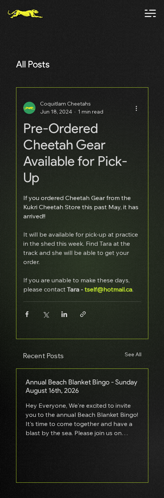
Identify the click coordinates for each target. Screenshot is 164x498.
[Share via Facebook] (27, 314)
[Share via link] (83, 314)
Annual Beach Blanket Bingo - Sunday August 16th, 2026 (81, 386)
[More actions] (136, 107)
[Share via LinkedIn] (64, 314)
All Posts (33, 64)
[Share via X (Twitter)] (45, 314)
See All (133, 354)
